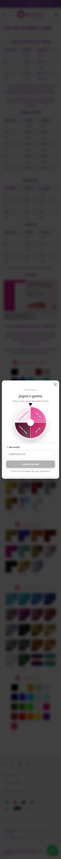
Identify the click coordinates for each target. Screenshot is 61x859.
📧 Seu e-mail (13, 447)
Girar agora (30, 464)
